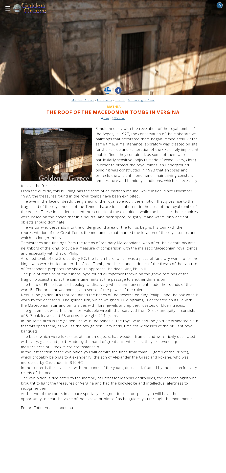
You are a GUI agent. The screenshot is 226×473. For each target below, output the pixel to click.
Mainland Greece (82, 100)
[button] (7, 7)
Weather (119, 118)
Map (106, 118)
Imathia (120, 100)
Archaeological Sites (141, 100)
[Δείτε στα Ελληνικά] (107, 90)
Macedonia (104, 100)
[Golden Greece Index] (29, 8)
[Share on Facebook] (118, 90)
